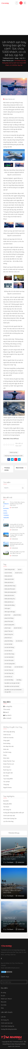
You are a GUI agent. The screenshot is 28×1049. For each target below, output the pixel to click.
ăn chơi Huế (19, 641)
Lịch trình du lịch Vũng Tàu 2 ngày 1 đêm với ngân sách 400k (17, 535)
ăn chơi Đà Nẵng (9, 680)
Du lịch (7, 709)
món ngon (7, 608)
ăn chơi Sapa (8, 667)
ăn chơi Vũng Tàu (9, 673)
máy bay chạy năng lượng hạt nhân (13, 455)
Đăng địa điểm (7, 804)
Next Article (19, 468)
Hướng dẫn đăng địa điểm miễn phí (13, 812)
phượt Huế (7, 615)
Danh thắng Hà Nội (9, 569)
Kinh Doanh (6, 767)
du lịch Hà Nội (8, 572)
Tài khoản (6, 807)
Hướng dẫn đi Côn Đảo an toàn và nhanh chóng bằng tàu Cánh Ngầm (17, 526)
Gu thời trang (7, 752)
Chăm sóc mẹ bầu (8, 737)
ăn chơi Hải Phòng (9, 647)
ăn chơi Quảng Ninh (10, 663)
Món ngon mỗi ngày (10, 611)
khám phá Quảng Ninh (10, 592)
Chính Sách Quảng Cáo (9, 818)
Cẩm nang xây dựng (9, 732)
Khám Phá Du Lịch (10, 99)
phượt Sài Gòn (17, 628)
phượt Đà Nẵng (9, 641)
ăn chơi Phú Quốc (9, 660)
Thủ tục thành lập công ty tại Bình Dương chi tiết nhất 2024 (17, 503)
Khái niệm (6, 758)
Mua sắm (8, 715)
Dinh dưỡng (6, 743)
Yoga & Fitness (7, 787)
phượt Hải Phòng (9, 618)
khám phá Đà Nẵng (9, 605)
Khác (7, 712)
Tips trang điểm (8, 779)
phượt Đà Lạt (8, 637)
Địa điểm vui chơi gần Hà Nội (12, 683)
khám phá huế (8, 576)
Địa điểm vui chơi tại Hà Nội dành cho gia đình (13, 691)
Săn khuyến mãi (8, 773)
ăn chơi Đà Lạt (8, 676)
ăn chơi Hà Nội (8, 644)
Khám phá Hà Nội (9, 579)
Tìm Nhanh (10, 862)
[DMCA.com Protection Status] (7, 972)
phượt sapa (7, 628)
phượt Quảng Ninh (9, 624)
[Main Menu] (25, 3)
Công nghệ (6, 740)
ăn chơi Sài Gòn (19, 667)
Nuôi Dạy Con (7, 770)
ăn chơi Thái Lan (9, 670)
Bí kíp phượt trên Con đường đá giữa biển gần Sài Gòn (17, 544)
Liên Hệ (3, 1017)
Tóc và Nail (6, 781)
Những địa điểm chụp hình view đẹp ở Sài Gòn (17, 552)
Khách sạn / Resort (6, 999)
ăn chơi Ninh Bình (9, 657)
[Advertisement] (14, 20)
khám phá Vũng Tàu (10, 598)
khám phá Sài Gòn (9, 595)
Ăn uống (8, 706)
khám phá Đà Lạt (9, 602)
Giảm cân (6, 749)
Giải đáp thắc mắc (8, 746)
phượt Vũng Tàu (9, 634)
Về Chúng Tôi (7, 810)
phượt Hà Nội (17, 615)
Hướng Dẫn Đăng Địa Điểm (9, 1029)
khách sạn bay (13, 452)
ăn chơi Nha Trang (9, 654)
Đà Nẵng (19, 680)
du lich (19, 569)
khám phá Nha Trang (10, 585)
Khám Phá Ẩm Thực (9, 761)
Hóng (4, 755)
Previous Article (7, 469)
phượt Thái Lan (8, 631)
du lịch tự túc (18, 572)
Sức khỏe (7, 718)
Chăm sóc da (6, 734)
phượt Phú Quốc (9, 621)
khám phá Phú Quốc (10, 589)
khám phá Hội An (9, 582)
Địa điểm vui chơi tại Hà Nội (12, 686)
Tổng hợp (6, 784)
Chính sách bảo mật (9, 815)
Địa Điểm (6, 801)
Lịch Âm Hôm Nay (8, 821)
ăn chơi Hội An (8, 650)
